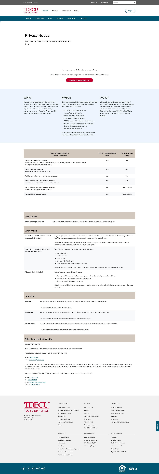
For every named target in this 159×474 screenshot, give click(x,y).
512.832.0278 (32, 380)
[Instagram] (33, 468)
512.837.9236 (34, 378)
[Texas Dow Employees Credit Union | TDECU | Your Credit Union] (31, 10)
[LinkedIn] (38, 468)
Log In (130, 11)
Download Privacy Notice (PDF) (79, 80)
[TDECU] (37, 407)
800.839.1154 (34, 357)
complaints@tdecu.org (36, 360)
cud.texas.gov (35, 384)
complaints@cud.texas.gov (37, 382)
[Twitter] (28, 468)
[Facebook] (23, 468)
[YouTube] (43, 468)
